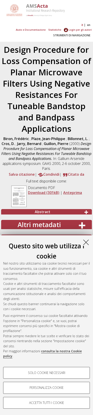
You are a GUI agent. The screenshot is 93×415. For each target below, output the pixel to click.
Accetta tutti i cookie (46, 403)
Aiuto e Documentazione (31, 29)
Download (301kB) (43, 192)
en (88, 25)
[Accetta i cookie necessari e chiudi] (86, 242)
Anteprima (72, 192)
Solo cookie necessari (46, 373)
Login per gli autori (80, 29)
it (82, 25)
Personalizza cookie (47, 387)
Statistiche (54, 29)
